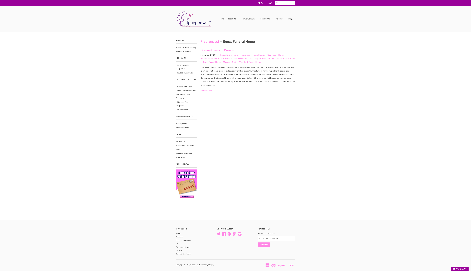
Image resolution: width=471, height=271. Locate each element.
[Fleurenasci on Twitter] (219, 235)
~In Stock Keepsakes (185, 73)
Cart (262, 3)
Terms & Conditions (183, 254)
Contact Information (183, 240)
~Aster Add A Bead (184, 86)
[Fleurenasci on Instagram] (240, 235)
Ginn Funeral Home (275, 55)
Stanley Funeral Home (285, 58)
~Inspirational (182, 109)
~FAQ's (179, 149)
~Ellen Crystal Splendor (186, 90)
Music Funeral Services (242, 58)
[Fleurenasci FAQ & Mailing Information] (186, 184)
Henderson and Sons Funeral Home (215, 58)
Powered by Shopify (206, 265)
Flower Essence (248, 19)
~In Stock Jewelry (183, 51)
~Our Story (180, 157)
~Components (182, 123)
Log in (270, 3)
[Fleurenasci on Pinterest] (229, 235)
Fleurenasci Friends (183, 247)
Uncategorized (229, 62)
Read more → (206, 90)
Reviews (279, 19)
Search (178, 233)
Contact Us (461, 269)
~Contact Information (185, 145)
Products (232, 19)
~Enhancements (182, 127)
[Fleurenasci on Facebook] (224, 235)
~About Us (180, 141)
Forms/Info (265, 19)
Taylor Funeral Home (212, 62)
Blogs (291, 19)
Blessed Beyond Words (217, 50)
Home (221, 19)
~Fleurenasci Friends (184, 153)
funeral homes (259, 55)
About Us (179, 237)
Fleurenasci (210, 41)
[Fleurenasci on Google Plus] (234, 235)
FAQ (177, 244)
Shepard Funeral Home (264, 58)
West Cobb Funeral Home (250, 62)
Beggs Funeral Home (229, 55)
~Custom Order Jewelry (186, 47)
